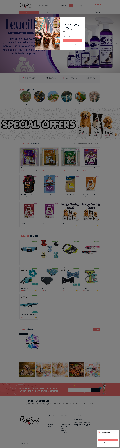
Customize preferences (108, 442)
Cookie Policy (107, 437)
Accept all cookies (108, 439)
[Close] (83, 18)
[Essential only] (117, 432)
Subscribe (72, 40)
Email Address (66, 33)
